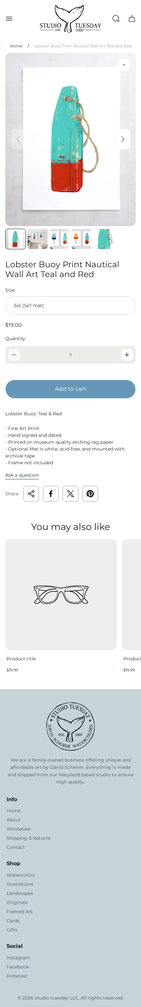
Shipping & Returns (29, 838)
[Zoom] (124, 64)
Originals (17, 902)
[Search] (116, 18)
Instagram (18, 958)
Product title (21, 659)
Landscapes (20, 893)
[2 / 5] (37, 239)
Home (16, 45)
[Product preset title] (61, 594)
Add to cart (70, 389)
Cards (13, 921)
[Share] (31, 494)
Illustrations (20, 884)
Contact (16, 847)
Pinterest (17, 976)
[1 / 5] (15, 239)
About (14, 820)
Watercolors (21, 875)
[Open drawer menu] (9, 18)
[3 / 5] (59, 239)
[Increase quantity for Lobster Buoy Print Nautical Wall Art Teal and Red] (127, 355)
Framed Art (20, 912)
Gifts (12, 930)
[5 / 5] (103, 239)
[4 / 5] (81, 239)
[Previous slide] (18, 139)
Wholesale (18, 829)
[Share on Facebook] (51, 494)
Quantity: (15, 338)
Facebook (18, 967)
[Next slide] (123, 139)
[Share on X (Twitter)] (70, 494)
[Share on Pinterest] (90, 494)
